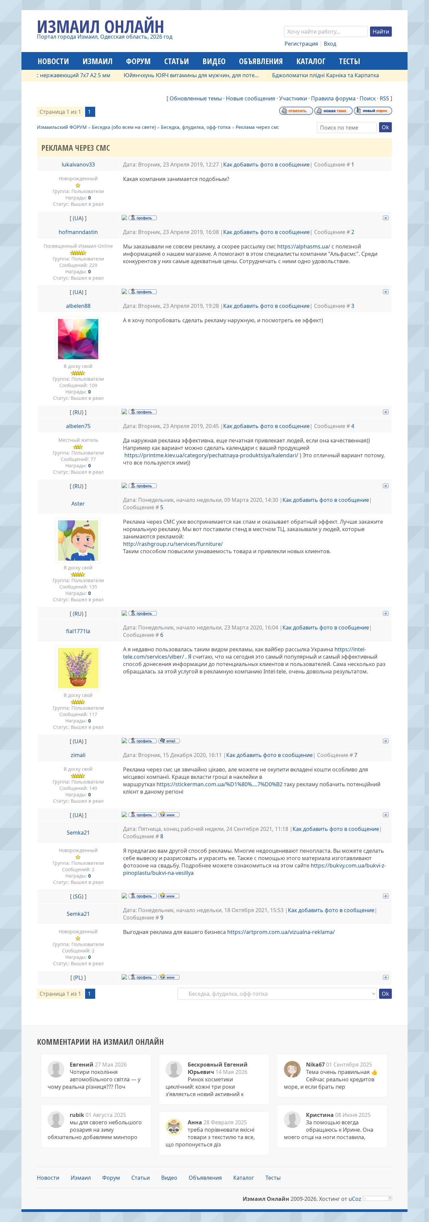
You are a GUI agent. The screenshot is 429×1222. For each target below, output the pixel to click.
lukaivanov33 (78, 164)
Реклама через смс (257, 127)
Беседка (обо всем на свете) (124, 127)
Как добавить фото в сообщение (266, 164)
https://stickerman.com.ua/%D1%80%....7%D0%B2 (220, 784)
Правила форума (333, 98)
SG (78, 896)
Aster (78, 503)
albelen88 (78, 306)
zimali (78, 755)
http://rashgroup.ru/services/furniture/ (173, 544)
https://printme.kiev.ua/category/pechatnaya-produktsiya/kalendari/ (211, 455)
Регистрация (301, 43)
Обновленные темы (196, 98)
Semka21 (78, 832)
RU (78, 412)
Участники (293, 98)
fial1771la (78, 631)
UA (78, 218)
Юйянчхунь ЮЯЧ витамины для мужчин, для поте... (174, 75)
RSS (384, 98)
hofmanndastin (78, 232)
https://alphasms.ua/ (303, 246)
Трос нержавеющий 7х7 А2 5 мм (52, 75)
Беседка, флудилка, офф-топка (196, 127)
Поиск (368, 98)
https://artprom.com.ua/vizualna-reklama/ (281, 932)
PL (78, 977)
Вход (330, 43)
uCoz (355, 1199)
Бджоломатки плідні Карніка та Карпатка (309, 75)
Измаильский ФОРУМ (62, 127)
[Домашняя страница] (169, 814)
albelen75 (78, 426)
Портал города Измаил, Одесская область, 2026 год (104, 36)
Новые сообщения (250, 98)
